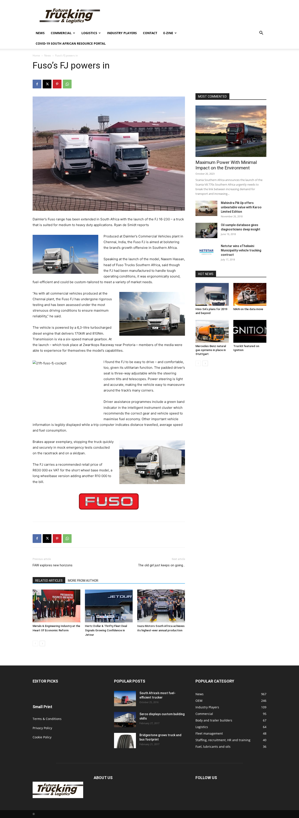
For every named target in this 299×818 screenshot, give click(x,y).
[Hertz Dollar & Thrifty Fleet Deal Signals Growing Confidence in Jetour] (109, 606)
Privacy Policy (42, 728)
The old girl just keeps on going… (161, 565)
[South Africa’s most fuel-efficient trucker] (125, 698)
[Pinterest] (57, 84)
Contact (150, 33)
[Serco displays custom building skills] (125, 719)
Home (36, 55)
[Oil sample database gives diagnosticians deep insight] (206, 230)
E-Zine (168, 33)
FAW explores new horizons (52, 565)
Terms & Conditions (47, 719)
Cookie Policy (42, 737)
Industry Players (122, 33)
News (40, 33)
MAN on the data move (248, 309)
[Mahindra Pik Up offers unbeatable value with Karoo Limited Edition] (206, 208)
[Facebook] (37, 84)
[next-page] (42, 643)
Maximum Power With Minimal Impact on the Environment (226, 165)
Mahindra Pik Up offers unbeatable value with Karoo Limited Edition (241, 207)
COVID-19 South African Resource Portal (71, 43)
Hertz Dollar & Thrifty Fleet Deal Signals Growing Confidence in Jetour (106, 630)
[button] (261, 33)
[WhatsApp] (67, 84)
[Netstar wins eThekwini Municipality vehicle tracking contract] (206, 251)
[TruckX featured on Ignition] (250, 331)
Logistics (89, 33)
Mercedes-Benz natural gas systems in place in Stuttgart (210, 350)
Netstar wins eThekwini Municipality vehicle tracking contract (241, 250)
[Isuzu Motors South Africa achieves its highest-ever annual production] (161, 606)
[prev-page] (35, 643)
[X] (47, 84)
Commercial (61, 33)
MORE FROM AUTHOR (83, 580)
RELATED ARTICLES (49, 580)
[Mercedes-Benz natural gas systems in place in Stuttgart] (212, 331)
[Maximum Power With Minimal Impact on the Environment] (230, 131)
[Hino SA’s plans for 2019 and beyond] (212, 294)
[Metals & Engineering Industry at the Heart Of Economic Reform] (56, 606)
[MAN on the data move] (250, 294)
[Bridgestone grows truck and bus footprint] (125, 740)
